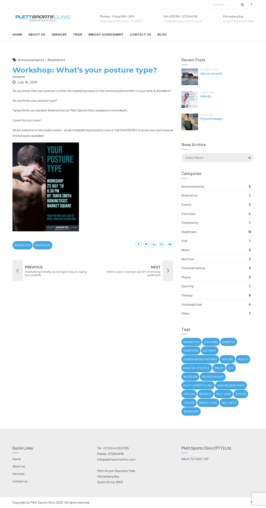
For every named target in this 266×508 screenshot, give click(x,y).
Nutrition (187, 259)
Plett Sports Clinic (198, 385)
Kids (184, 241)
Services (59, 34)
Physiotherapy (211, 119)
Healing (227, 359)
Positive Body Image (231, 385)
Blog (162, 34)
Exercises (188, 214)
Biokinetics (56, 59)
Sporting (187, 286)
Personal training (193, 268)
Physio (186, 277)
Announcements (31, 59)
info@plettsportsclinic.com (91, 130)
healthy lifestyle (196, 368)
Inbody (219, 368)
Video (185, 313)
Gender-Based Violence (200, 359)
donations (190, 350)
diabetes (228, 342)
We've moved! (211, 74)
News (185, 250)
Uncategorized (191, 304)
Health (243, 359)
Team (77, 34)
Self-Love (223, 394)
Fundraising (189, 222)
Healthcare (188, 232)
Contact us (140, 34)
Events (186, 204)
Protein (189, 394)
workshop (42, 245)
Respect (205, 394)
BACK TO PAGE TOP (195, 459)
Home (17, 34)
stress (240, 394)
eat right (209, 350)
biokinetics (23, 245)
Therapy (187, 295)
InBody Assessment (105, 34)
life (231, 368)
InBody (205, 96)
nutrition (190, 376)
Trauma (189, 402)
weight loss (208, 402)
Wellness (229, 402)
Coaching (211, 342)
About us (36, 34)
